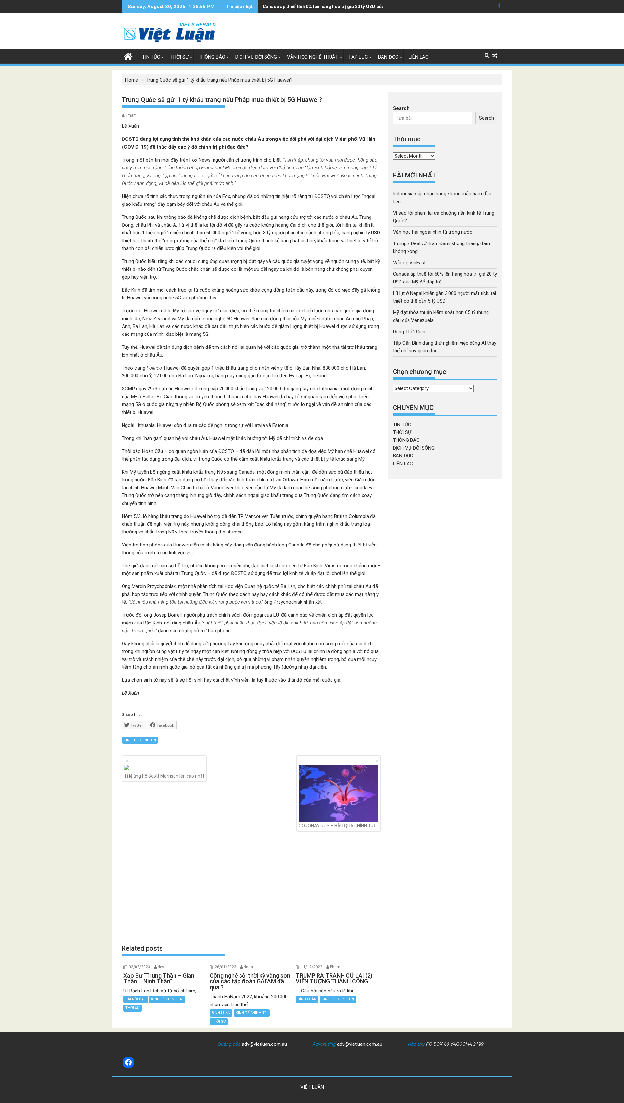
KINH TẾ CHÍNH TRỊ (140, 740)
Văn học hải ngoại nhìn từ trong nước (432, 232)
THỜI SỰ (179, 57)
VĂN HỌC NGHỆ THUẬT (312, 57)
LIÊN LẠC (419, 57)
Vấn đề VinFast (409, 263)
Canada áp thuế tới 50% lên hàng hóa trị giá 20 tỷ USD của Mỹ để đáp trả (338, 6)
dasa (162, 967)
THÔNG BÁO (212, 57)
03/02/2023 (139, 967)
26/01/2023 (225, 967)
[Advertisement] (251, 887)
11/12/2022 (311, 967)
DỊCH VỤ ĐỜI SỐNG (256, 57)
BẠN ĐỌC (388, 57)
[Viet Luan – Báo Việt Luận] (128, 55)
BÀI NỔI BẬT (135, 999)
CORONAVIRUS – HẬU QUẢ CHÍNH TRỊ (337, 825)
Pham (131, 115)
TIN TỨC (151, 57)
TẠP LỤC (358, 57)
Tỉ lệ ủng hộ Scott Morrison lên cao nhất (164, 776)
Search (401, 108)
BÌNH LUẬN (221, 1013)
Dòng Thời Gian (409, 332)
